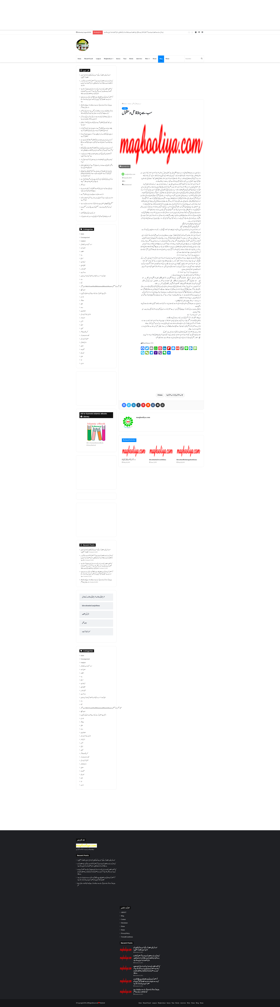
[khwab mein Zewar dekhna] (161, 451)
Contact (123, 919)
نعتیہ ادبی (82, 353)
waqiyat (98, 59)
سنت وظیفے (83, 290)
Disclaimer (124, 923)
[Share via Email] (158, 405)
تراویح (82, 258)
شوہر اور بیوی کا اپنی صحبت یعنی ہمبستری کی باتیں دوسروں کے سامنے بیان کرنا (96, 216)
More (147, 59)
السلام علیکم (83, 185)
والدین (82, 363)
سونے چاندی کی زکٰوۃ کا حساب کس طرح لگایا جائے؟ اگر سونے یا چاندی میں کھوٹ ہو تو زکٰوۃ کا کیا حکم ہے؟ (97, 135)
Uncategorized (85, 237)
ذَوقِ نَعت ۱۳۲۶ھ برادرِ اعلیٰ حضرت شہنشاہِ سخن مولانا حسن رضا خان (93, 276)
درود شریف (83, 272)
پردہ (81, 255)
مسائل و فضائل (84, 342)
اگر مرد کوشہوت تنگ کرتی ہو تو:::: (129, 460)
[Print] (162, 405)
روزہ (82, 279)
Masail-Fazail (88, 59)
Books (131, 59)
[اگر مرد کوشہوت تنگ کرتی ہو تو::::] (134, 451)
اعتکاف (82, 251)
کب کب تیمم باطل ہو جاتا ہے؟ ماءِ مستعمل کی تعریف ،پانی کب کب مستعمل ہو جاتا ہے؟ (96, 208)
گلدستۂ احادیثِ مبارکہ (85, 335)
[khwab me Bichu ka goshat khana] (189, 451)
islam (129, 104)
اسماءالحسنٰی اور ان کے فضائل (86, 244)
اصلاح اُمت (83, 248)
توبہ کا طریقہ (83, 262)
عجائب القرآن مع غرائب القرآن (175, 395)
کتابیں (82, 328)
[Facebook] (124, 405)
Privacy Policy (125, 933)
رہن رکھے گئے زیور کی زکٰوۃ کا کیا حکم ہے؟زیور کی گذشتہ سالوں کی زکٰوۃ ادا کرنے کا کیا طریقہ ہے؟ (96, 123)
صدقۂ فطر (82, 300)
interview (139, 59)
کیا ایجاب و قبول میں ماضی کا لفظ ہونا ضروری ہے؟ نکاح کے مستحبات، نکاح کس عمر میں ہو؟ (96, 160)
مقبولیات (83, 349)
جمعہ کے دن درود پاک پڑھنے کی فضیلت (88, 213)
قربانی (82, 325)
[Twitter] (129, 405)
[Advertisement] (140, 15)
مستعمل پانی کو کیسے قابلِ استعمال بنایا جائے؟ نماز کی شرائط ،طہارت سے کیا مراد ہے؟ (97, 203)
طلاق (82, 304)
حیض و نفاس (83, 269)
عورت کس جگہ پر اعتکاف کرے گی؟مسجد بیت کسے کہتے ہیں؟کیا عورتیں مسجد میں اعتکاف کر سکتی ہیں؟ (95, 76)
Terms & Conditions (127, 937)
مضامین (82, 346)
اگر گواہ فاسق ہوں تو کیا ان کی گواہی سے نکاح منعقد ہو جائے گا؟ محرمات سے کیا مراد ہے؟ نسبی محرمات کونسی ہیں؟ (96, 155)
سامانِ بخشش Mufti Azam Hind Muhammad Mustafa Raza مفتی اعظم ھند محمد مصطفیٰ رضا (101, 286)
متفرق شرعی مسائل (84, 339)
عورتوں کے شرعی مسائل (86, 314)
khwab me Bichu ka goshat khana (187, 460)
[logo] (86, 847)
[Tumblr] (138, 405)
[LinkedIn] (133, 405)
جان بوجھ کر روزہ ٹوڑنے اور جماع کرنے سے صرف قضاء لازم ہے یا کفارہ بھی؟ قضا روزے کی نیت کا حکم (96, 106)
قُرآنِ (82, 321)
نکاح (82, 356)
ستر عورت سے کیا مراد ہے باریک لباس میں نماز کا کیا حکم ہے (92, 194)
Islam (79, 59)
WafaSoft (102, 1003)
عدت (82, 307)
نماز (81, 360)
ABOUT (123, 912)
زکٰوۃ (81, 283)
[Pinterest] (143, 405)
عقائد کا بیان (83, 311)
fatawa (118, 59)
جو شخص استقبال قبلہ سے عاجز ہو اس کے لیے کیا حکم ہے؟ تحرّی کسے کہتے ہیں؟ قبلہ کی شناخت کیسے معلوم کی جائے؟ (97, 166)
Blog (161, 59)
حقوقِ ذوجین (83, 265)
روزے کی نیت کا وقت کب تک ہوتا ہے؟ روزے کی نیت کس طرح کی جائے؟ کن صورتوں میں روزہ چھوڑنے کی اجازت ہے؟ (96, 118)
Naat (124, 59)
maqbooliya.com (130, 174)
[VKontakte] (153, 405)
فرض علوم (83, 318)
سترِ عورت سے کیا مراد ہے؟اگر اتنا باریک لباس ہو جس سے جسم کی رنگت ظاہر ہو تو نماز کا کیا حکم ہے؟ (97, 199)
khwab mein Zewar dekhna (157, 460)
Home (155, 59)
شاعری (82, 297)
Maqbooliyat (108, 59)
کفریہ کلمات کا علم (84, 332)
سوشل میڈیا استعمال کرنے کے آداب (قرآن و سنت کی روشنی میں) (93, 293)
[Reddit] (148, 405)
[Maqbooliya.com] (82, 45)
